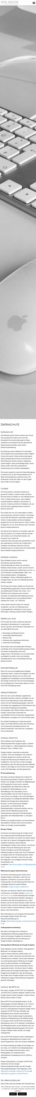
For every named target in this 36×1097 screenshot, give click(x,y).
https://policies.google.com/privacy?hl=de (15, 1071)
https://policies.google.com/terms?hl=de (14, 1073)
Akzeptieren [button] (22, 1094)
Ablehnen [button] (13, 1094)
